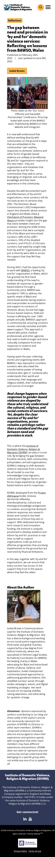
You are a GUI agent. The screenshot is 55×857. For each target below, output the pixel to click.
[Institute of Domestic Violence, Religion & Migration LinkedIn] (25, 819)
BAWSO (25, 270)
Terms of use (34, 851)
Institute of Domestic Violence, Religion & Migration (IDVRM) (23, 449)
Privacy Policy (20, 851)
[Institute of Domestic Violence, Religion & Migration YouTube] (30, 819)
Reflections (14, 20)
